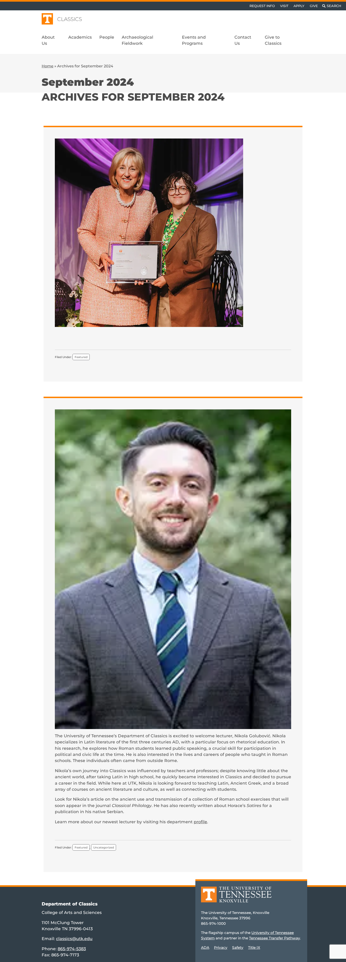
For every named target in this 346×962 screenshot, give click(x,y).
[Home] (236, 897)
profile (200, 821)
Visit (284, 6)
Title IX (254, 947)
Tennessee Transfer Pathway (274, 938)
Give (314, 6)
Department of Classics (69, 904)
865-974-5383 (72, 948)
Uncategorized (103, 847)
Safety (237, 947)
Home (47, 66)
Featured (81, 357)
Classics (69, 19)
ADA (205, 947)
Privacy (220, 947)
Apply (299, 6)
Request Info (262, 6)
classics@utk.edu (74, 938)
